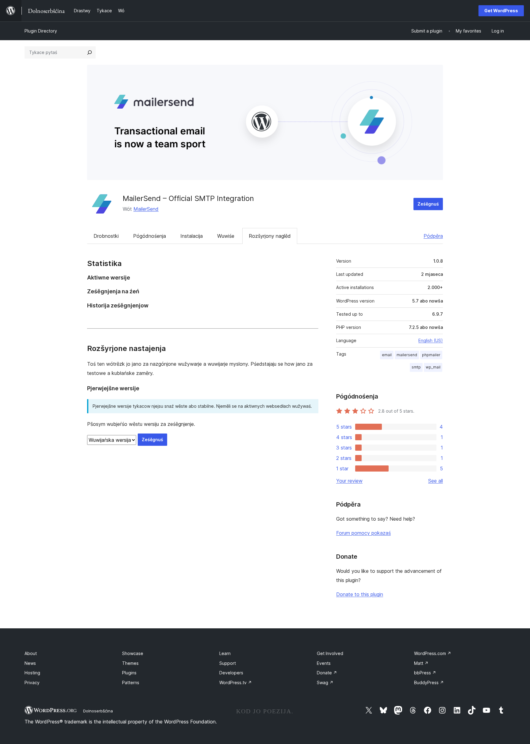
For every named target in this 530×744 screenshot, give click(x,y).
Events (324, 663)
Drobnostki (106, 236)
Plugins (129, 672)
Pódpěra (433, 236)
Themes (130, 663)
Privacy (32, 682)
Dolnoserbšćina (98, 710)
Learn (225, 653)
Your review (349, 481)
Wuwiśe (225, 236)
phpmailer (431, 355)
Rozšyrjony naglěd (270, 236)
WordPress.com (432, 653)
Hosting (32, 672)
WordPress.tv (235, 682)
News (30, 663)
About (31, 653)
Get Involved (330, 653)
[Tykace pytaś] (89, 52)
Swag (325, 682)
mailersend (407, 355)
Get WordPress (501, 10)
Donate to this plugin (359, 594)
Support (227, 663)
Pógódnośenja (149, 236)
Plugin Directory (41, 30)
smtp (416, 367)
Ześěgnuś (428, 203)
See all (435, 481)
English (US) (430, 340)
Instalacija (191, 236)
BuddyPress (429, 682)
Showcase (132, 653)
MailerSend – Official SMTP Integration (188, 198)
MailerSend (146, 209)
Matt (421, 663)
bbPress (425, 672)
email (387, 355)
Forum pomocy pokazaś (363, 533)
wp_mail (433, 367)
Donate (327, 672)
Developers (231, 672)
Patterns (130, 682)
